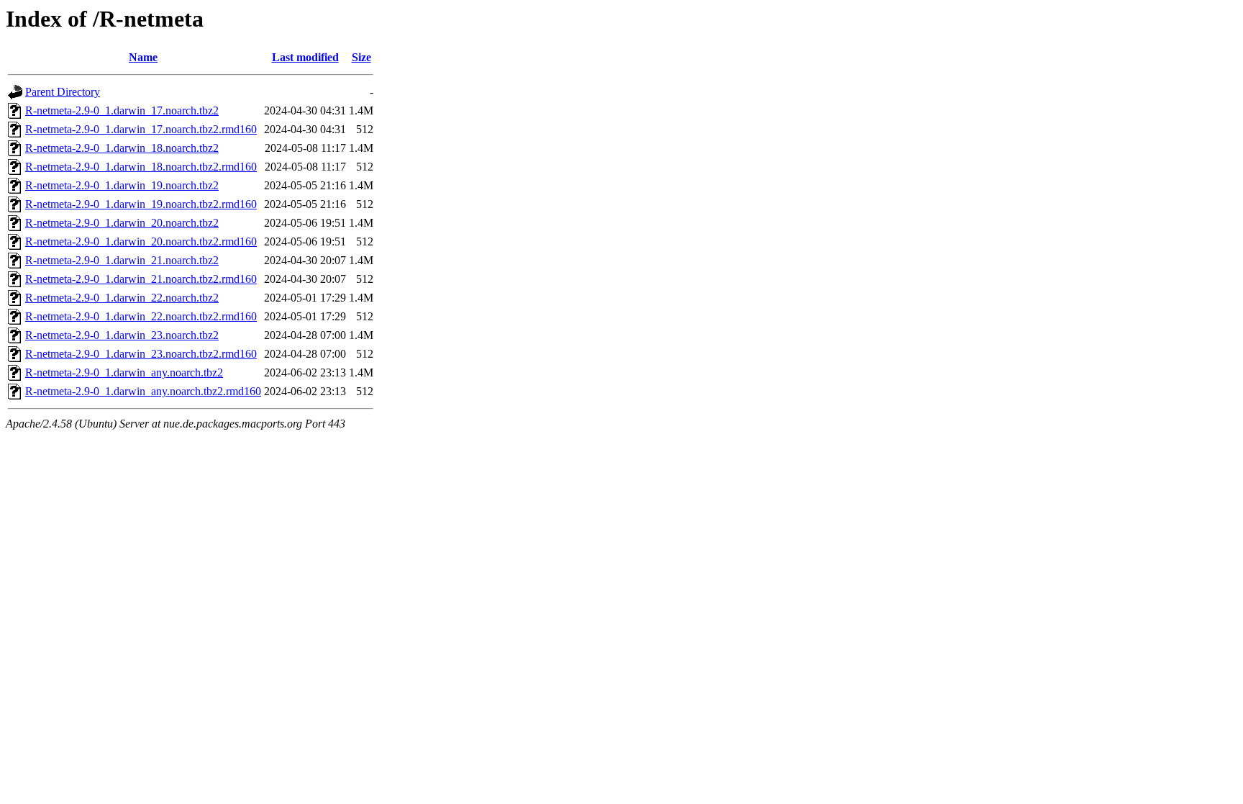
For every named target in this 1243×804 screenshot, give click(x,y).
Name (143, 57)
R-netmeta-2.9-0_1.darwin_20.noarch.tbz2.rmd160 (141, 241)
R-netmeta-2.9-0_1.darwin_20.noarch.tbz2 (122, 223)
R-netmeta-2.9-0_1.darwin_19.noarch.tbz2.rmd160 (141, 204)
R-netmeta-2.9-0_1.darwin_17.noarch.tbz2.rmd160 (141, 129)
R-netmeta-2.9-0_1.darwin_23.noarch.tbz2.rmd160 (141, 354)
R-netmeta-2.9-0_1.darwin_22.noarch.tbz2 (122, 298)
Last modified (305, 57)
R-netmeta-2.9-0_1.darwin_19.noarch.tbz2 (122, 185)
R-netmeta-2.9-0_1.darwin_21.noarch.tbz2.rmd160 (141, 279)
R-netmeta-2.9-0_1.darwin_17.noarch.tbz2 (122, 110)
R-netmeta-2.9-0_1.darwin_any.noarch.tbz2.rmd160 (143, 391)
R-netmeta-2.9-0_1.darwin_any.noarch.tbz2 (124, 372)
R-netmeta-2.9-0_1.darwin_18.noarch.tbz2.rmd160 (141, 167)
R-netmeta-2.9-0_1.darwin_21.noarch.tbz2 (122, 260)
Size (361, 57)
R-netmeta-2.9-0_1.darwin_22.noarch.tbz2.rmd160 (141, 316)
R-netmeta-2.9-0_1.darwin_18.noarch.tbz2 (122, 148)
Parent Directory (62, 92)
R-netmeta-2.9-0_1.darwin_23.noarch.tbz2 (122, 335)
